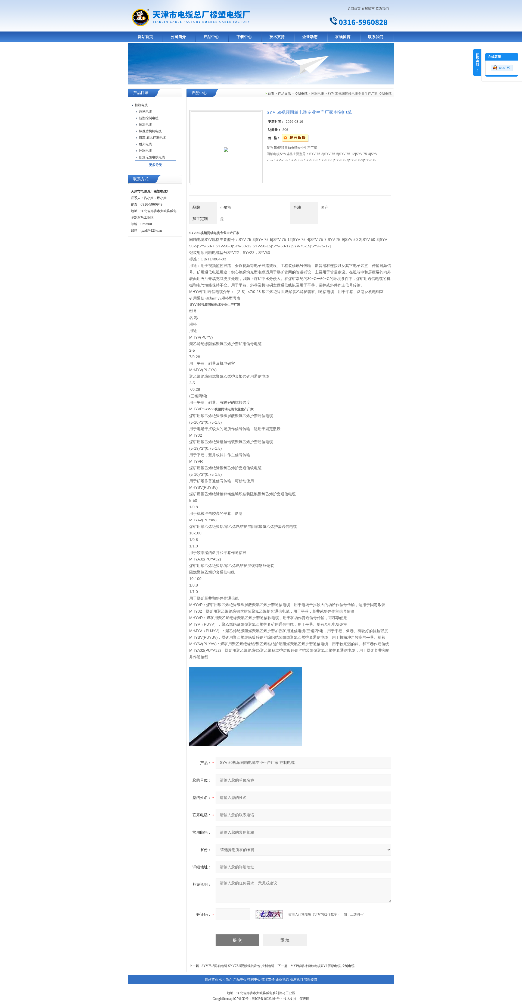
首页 (271, 94)
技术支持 (277, 37)
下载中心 (244, 37)
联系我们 (382, 9)
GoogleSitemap (222, 999)
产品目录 (140, 93)
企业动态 (310, 37)
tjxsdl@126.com (151, 230)
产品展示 (284, 94)
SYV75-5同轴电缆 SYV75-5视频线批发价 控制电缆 (237, 966)
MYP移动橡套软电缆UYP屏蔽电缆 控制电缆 (323, 966)
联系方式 (140, 179)
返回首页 (354, 9)
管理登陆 (310, 979)
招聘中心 (253, 979)
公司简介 (178, 37)
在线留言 (368, 9)
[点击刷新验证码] (269, 914)
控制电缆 (300, 94)
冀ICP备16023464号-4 (267, 999)
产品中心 (211, 37)
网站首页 (145, 37)
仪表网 (304, 999)
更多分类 (155, 165)
